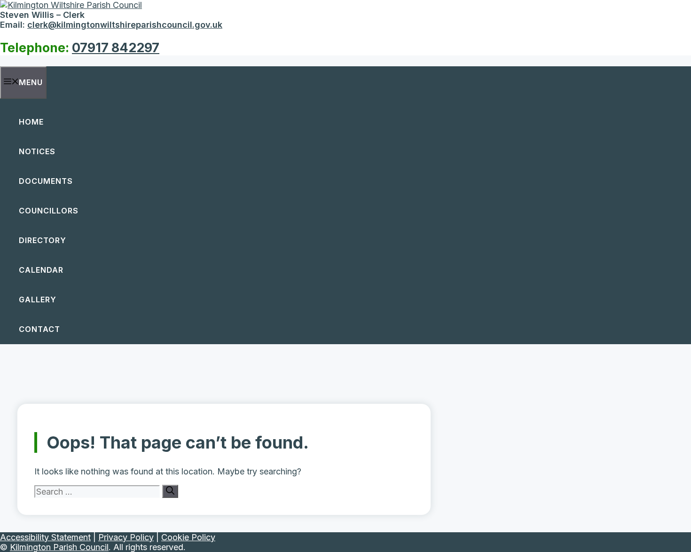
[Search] (170, 491)
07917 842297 (115, 47)
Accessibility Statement (45, 537)
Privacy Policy (126, 537)
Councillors (49, 210)
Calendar (41, 270)
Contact (39, 329)
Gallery (37, 299)
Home (31, 121)
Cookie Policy (188, 537)
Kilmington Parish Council (59, 547)
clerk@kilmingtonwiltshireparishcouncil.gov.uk (124, 25)
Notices (37, 151)
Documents (46, 181)
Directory (42, 240)
